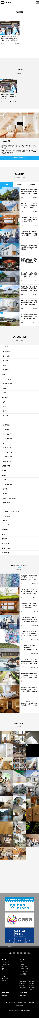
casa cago (31, 985)
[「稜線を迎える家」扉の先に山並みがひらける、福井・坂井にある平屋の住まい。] (10, 608)
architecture (6, 347)
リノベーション (7, 379)
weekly (19, 184)
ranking (19, 71)
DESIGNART (7, 502)
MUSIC (4, 470)
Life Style (5, 415)
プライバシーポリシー (29, 1002)
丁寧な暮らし (7, 429)
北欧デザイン (7, 388)
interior (4, 374)
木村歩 (20, 12)
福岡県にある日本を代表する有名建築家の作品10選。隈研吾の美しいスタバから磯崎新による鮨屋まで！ (29, 191)
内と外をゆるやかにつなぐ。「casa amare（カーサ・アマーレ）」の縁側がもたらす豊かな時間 (29, 647)
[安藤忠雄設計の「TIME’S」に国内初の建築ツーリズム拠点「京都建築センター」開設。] (10, 622)
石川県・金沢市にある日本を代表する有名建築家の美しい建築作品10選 (29, 261)
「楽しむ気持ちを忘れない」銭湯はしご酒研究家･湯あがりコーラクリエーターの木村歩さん (9, 38)
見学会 (5, 489)
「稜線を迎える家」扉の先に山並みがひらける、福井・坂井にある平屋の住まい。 (29, 219)
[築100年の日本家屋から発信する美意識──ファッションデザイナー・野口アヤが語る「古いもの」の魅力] (10, 678)
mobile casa (32, 989)
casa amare (23, 979)
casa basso (23, 983)
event (4, 480)
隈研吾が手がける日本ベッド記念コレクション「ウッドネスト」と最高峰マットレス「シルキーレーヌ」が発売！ (29, 689)
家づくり (5, 539)
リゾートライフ (7, 452)
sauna (4, 393)
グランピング (7, 447)
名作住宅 (5, 360)
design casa (6, 548)
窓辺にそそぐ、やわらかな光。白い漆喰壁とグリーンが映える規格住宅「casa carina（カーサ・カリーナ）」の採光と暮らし (29, 592)
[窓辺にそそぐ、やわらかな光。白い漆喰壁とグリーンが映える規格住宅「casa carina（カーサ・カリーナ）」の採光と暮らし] (10, 594)
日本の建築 (6, 356)
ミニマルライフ (7, 457)
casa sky (22, 985)
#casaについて (13, 1002)
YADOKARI (6, 516)
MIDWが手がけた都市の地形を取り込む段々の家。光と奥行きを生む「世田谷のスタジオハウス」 (29, 303)
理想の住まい (7, 370)
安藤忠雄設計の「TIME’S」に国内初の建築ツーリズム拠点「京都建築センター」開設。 (29, 233)
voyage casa (6, 543)
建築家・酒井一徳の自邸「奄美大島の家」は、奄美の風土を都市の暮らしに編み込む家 (29, 288)
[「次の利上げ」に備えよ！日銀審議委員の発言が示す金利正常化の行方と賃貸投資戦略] (10, 664)
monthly (32, 184)
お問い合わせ (19, 1005)
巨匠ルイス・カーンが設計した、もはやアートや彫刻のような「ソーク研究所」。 (29, 205)
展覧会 (5, 493)
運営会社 (20, 1002)
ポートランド (7, 434)
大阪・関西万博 (7, 484)
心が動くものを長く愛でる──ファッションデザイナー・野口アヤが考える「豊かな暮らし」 (29, 633)
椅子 (4, 411)
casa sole (31, 977)
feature (4, 507)
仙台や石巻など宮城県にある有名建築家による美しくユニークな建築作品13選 (29, 316)
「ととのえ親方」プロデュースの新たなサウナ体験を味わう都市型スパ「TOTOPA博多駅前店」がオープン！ (29, 703)
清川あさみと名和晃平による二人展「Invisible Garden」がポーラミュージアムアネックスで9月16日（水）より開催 (29, 578)
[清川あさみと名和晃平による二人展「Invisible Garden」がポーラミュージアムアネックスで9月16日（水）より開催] (10, 580)
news (3, 534)
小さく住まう (7, 461)
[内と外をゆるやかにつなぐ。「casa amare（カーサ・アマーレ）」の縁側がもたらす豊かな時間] (10, 650)
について (19, 157)
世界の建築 (6, 351)
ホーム (6, 1002)
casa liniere (23, 981)
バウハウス (6, 365)
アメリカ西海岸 (7, 438)
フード (5, 420)
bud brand (5, 525)
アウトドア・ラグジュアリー (11, 511)
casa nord (31, 981)
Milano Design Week (9, 498)
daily (6, 184)
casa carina (32, 979)
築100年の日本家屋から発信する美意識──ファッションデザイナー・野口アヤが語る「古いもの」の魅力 (29, 675)
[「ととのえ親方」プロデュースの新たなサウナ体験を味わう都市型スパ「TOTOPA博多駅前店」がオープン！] (10, 706)
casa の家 (5, 141)
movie (4, 475)
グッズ (5, 402)
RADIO (2, 32)
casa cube (22, 977)
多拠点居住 (6, 425)
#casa (18, 1010)
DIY (4, 443)
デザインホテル (7, 383)
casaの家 (23, 974)
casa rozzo (32, 987)
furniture (5, 397)
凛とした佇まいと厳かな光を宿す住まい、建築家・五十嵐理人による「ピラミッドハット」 (29, 275)
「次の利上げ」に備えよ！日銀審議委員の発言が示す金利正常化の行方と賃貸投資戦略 (29, 661)
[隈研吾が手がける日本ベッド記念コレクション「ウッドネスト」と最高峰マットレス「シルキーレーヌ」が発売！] (10, 692)
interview (5, 529)
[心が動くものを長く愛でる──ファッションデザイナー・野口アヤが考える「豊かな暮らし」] (10, 636)
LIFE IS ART (6, 466)
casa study (5, 552)
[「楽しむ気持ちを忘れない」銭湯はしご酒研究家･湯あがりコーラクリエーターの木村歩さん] (10, 28)
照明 (4, 406)
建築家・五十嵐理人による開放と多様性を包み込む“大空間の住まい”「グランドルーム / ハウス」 (29, 247)
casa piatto (22, 987)
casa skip (31, 983)
